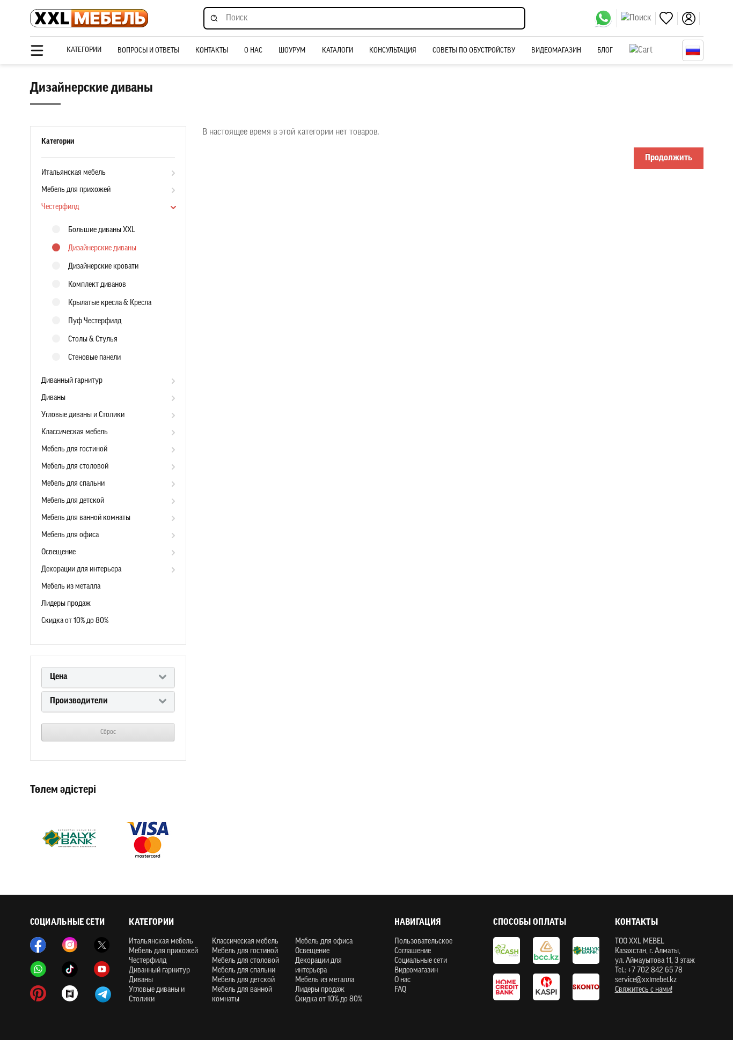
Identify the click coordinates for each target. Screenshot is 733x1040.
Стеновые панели (94, 358)
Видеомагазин (556, 50)
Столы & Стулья (93, 340)
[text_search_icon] (638, 18)
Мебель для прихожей (76, 190)
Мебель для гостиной (74, 449)
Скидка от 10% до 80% (74, 621)
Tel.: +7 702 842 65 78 (649, 971)
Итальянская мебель (73, 173)
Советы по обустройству (474, 50)
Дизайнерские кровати (103, 267)
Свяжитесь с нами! (643, 990)
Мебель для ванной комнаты (85, 518)
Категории (84, 50)
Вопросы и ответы (148, 50)
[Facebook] (38, 945)
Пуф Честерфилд (94, 321)
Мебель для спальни (73, 484)
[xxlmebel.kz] (89, 18)
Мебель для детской (72, 501)
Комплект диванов (97, 285)
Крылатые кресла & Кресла (109, 303)
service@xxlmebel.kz (646, 980)
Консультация (392, 50)
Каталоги (337, 50)
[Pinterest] (38, 993)
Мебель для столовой (74, 467)
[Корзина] (653, 50)
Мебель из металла (70, 587)
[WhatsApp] (605, 18)
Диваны (53, 398)
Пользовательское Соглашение (423, 946)
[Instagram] (70, 945)
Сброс (108, 732)
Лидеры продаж (66, 604)
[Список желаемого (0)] (668, 18)
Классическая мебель (74, 432)
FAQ (400, 990)
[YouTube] (102, 969)
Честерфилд (60, 207)
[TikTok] (70, 969)
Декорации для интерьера (81, 570)
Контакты (211, 50)
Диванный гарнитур (71, 381)
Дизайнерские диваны (102, 248)
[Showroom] (70, 993)
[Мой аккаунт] (690, 18)
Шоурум (291, 50)
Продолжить (668, 158)
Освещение (58, 552)
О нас (253, 50)
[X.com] (102, 945)
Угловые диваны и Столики (82, 415)
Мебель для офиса (70, 535)
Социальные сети (420, 961)
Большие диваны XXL (101, 230)
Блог (605, 50)
